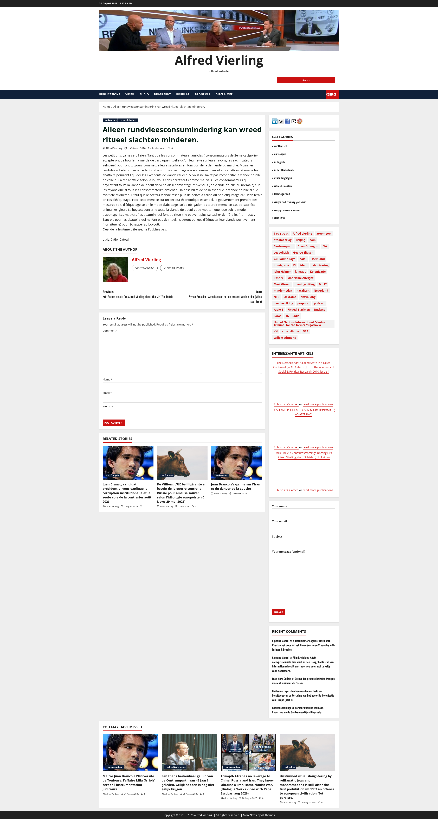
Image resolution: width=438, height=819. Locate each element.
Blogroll (202, 94)
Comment (110, 331)
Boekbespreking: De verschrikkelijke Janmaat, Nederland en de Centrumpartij (298, 710)
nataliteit (303, 290)
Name (108, 379)
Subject (277, 536)
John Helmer (282, 271)
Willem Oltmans (285, 338)
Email (107, 393)
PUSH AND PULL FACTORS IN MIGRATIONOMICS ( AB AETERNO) (304, 412)
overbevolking (283, 303)
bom (313, 240)
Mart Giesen (282, 284)
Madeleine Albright (300, 278)
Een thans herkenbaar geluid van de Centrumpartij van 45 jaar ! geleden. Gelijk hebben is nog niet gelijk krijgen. (188, 782)
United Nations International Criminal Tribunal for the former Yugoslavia (300, 323)
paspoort (303, 303)
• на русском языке (286, 210)
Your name (279, 506)
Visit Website (144, 268)
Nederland (321, 290)
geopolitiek (281, 252)
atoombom (324, 233)
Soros (277, 316)
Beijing (300, 240)
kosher (278, 278)
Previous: (138, 294)
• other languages (282, 178)
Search (306, 80)
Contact (331, 94)
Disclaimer (224, 94)
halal (302, 259)
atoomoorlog (283, 240)
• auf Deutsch (279, 146)
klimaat (300, 271)
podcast (319, 303)
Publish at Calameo (286, 404)
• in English (278, 162)
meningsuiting (305, 284)
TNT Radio (292, 316)
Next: (225, 296)
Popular (183, 94)
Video (129, 94)
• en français (110, 120)
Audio (144, 94)
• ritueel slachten (128, 120)
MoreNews (250, 815)
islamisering (320, 265)
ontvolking (308, 297)
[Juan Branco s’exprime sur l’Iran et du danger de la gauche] (236, 463)
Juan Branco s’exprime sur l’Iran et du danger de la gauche (235, 486)
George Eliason (303, 252)
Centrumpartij (283, 246)
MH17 (323, 284)
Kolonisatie (318, 271)
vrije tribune (290, 331)
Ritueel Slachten (298, 309)
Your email (279, 521)
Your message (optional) (288, 551)
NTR (276, 297)
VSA (305, 331)
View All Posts (174, 268)
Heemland (318, 259)
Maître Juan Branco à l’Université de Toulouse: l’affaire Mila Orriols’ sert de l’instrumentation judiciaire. (129, 782)
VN (276, 331)
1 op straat (281, 233)
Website (108, 406)
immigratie (281, 265)
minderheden (283, 290)
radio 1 (278, 309)
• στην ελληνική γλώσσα (289, 202)
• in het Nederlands (283, 170)
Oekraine (290, 297)
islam (303, 265)
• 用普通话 (278, 218)
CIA (325, 246)
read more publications (318, 404)
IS (294, 265)
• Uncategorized (281, 194)
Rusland (319, 309)
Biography (162, 94)
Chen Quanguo (308, 246)
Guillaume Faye (284, 259)
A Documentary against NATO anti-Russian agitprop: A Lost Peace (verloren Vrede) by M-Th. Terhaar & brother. (303, 645)
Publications (109, 94)
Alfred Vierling (219, 60)
